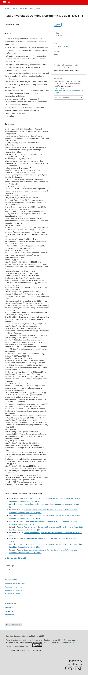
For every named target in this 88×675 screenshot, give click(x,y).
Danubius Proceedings (13, 590)
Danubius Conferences (13, 587)
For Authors (9, 611)
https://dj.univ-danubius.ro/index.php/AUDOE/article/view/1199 (68, 90)
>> (25, 558)
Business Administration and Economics (39, 521)
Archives (14, 9)
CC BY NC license (64, 640)
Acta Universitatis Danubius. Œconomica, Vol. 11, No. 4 (45, 515)
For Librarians (9, 614)
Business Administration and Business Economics (43, 510)
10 (21, 558)
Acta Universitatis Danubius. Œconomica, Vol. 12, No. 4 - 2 (46, 544)
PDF (58, 25)
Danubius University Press (15, 583)
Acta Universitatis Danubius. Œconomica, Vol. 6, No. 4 (44, 498)
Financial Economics (32, 504)
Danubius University (12, 594)
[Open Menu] (4, 2)
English (7, 570)
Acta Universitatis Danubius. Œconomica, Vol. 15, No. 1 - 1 (46, 527)
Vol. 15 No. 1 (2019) (26, 9)
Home (7, 9)
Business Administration (33, 538)
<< (5, 558)
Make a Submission (13, 625)
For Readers (9, 608)
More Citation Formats (63, 97)
